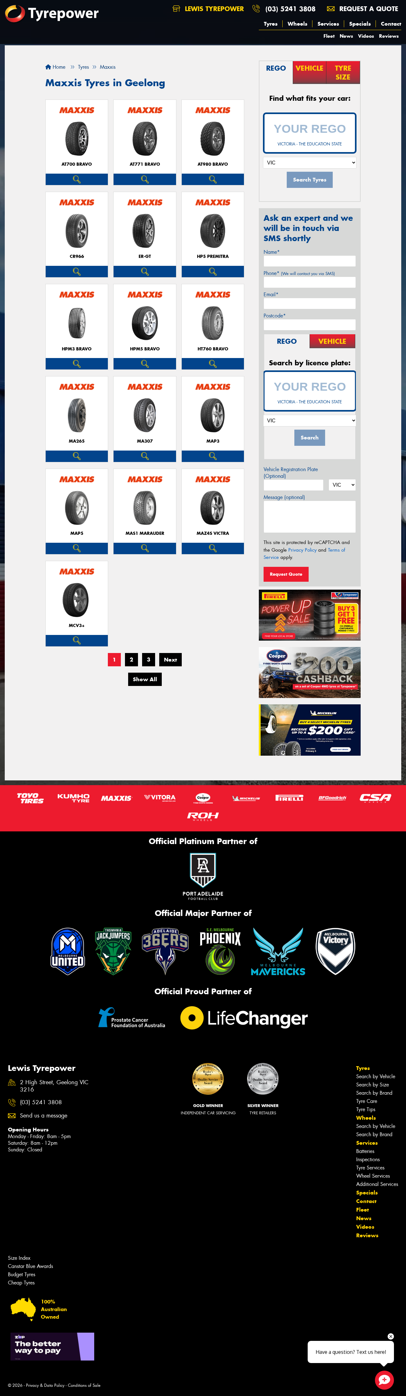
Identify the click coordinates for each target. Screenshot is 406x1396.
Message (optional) (284, 497)
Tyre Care (366, 1101)
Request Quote (286, 574)
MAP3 (212, 441)
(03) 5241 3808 (290, 9)
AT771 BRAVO (145, 164)
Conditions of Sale (84, 1385)
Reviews (389, 36)
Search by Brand (374, 1093)
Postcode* (275, 315)
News (346, 36)
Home (58, 67)
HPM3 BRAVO (77, 349)
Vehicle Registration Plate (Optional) (291, 472)
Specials (360, 23)
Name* (272, 252)
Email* (271, 294)
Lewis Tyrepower (213, 9)
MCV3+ (77, 625)
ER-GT (145, 256)
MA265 (77, 441)
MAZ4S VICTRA (213, 533)
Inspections (368, 1159)
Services (328, 23)
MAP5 (76, 533)
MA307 (145, 441)
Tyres (271, 23)
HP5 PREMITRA (213, 256)
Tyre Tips (365, 1109)
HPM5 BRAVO (145, 349)
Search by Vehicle (375, 1076)
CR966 (77, 256)
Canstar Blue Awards (30, 1266)
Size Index (19, 1258)
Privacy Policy (302, 550)
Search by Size (372, 1084)
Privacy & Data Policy (45, 1385)
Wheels (297, 23)
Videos (366, 36)
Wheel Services (373, 1176)
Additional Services (377, 1184)
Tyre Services (370, 1167)
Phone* (299, 273)
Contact (391, 23)
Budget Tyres (21, 1274)
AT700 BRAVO (77, 164)
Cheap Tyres (21, 1282)
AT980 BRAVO (213, 164)
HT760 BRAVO (213, 349)
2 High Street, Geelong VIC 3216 (54, 1086)
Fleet (329, 36)
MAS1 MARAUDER (145, 533)
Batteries (365, 1151)
